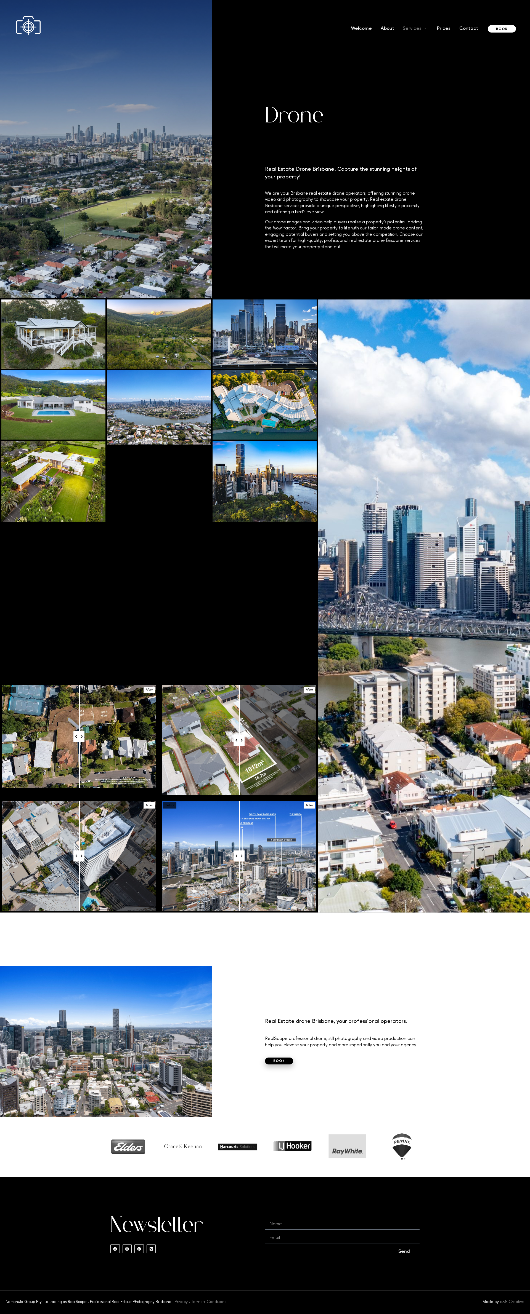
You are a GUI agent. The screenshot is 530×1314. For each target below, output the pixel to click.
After (149, 689)
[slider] (78, 736)
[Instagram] (127, 1249)
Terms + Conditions (208, 1301)
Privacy (181, 1301)
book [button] (501, 29)
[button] (415, 28)
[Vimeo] (151, 1249)
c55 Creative (512, 1301)
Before (9, 689)
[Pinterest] (139, 1249)
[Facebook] (115, 1249)
